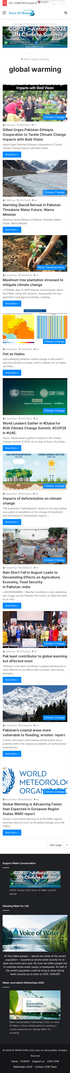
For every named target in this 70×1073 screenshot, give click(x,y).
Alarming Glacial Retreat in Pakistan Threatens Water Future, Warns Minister (32, 210)
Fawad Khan (11, 275)
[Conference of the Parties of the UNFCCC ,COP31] (35, 36)
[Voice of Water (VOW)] (22, 12)
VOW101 (25, 1061)
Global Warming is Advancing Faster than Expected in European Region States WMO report (32, 809)
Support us (38, 1061)
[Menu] (4, 14)
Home (26, 59)
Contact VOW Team (46, 1066)
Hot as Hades (14, 354)
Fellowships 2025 (22, 1066)
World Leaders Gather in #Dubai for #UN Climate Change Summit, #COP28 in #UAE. (34, 428)
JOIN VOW (53, 1061)
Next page (56, 845)
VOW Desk (10, 125)
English (44, 2)
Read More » (12, 154)
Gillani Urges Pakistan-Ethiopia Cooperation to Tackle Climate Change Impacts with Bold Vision (34, 134)
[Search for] (65, 14)
